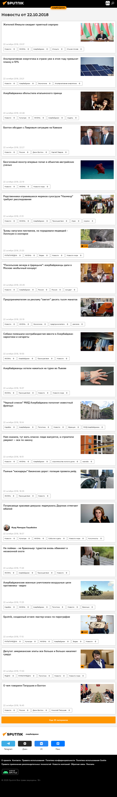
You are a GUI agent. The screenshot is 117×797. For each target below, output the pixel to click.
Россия (22, 152)
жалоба (85, 461)
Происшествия (58, 221)
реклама (76, 324)
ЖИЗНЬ (22, 49)
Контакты (16, 760)
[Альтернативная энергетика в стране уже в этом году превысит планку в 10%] (97, 66)
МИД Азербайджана (91, 427)
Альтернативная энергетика (66, 83)
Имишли (55, 49)
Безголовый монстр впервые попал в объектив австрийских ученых (38, 163)
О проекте (6, 760)
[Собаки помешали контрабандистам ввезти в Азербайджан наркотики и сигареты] (97, 341)
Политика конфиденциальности (60, 760)
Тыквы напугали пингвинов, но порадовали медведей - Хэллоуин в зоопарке (35, 232)
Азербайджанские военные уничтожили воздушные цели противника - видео (37, 584)
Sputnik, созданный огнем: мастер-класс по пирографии (36, 616)
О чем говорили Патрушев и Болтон (24, 685)
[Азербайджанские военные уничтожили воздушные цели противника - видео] (97, 590)
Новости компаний (61, 764)
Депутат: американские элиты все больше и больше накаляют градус (40, 653)
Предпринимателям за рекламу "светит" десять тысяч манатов (40, 299)
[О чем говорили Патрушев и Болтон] (97, 693)
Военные (85, 607)
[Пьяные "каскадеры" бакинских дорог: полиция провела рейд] (97, 479)
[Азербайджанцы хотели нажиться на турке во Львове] (97, 376)
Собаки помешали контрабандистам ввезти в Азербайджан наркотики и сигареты (38, 335)
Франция (71, 427)
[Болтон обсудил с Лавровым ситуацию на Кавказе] (97, 135)
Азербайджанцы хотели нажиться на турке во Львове (34, 368)
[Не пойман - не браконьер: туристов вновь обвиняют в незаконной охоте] (97, 556)
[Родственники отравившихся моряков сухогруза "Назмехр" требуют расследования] (97, 204)
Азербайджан (38, 49)
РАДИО (7, 676)
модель (70, 118)
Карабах (8, 427)
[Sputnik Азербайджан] (14, 5)
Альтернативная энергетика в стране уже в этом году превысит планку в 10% (40, 60)
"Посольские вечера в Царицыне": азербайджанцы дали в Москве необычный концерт (37, 267)
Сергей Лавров (57, 152)
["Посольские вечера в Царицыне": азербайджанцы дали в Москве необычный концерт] (97, 273)
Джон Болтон (38, 152)
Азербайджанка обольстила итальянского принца (32, 93)
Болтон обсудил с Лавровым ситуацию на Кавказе (32, 127)
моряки (87, 221)
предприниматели (57, 324)
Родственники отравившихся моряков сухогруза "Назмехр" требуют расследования (38, 198)
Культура (22, 118)
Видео (41, 255)
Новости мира (39, 186)
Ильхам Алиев (72, 49)
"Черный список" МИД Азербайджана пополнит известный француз (38, 404)
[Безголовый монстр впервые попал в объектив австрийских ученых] (97, 169)
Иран (74, 221)
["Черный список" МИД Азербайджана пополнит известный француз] (97, 410)
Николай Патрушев (58, 710)
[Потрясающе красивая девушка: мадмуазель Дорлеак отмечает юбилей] (97, 513)
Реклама (90, 764)
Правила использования (33, 760)
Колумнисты (93, 538)
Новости (8, 49)
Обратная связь (78, 764)
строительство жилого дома (63, 461)
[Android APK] (10, 772)
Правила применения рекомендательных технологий (26, 764)
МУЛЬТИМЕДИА (11, 255)
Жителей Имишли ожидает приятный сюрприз (30, 24)
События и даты (54, 538)
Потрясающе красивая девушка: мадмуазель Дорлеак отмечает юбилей (40, 507)
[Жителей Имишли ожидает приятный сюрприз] (97, 32)
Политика (42, 427)
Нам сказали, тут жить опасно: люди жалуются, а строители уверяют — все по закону (38, 438)
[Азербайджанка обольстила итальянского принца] (97, 101)
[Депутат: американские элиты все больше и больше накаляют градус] (97, 659)
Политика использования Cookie (91, 760)
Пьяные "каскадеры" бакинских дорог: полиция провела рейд (39, 471)
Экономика (42, 83)
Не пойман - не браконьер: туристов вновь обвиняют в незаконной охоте (35, 550)
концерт (68, 290)
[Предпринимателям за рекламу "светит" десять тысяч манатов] (97, 307)
